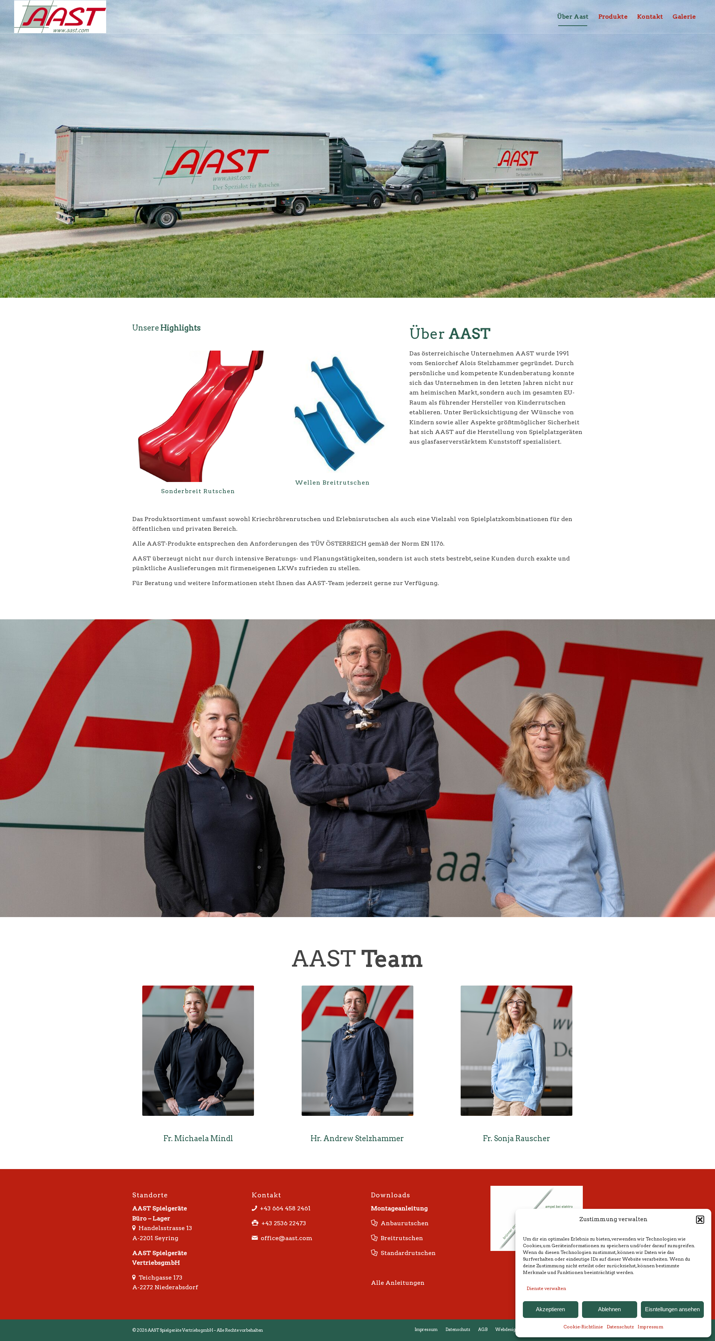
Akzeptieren (550, 1309)
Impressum (650, 1326)
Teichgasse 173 (160, 1260)
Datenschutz (620, 1326)
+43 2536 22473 (283, 1205)
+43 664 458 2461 (285, 1190)
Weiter (387, 401)
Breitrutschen (402, 1220)
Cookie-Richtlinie (583, 1326)
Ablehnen (609, 1309)
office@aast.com (286, 1220)
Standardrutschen (408, 1235)
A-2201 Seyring (155, 1220)
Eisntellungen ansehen (672, 1309)
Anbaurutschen (405, 1205)
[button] (700, 1219)
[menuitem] (573, 16)
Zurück (143, 401)
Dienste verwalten (546, 1288)
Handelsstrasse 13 (165, 1210)
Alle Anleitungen (398, 1265)
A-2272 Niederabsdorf (165, 1269)
